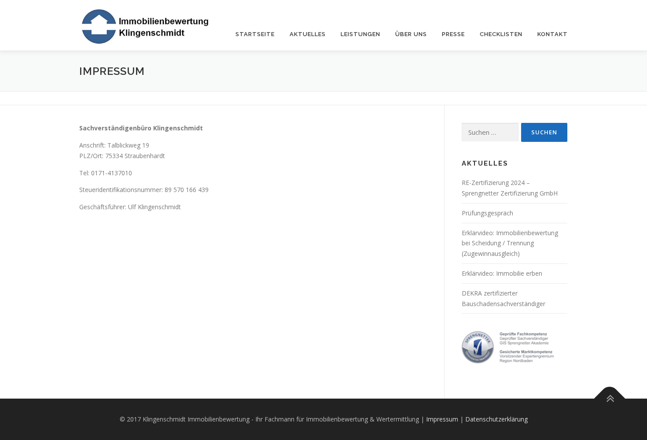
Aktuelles (308, 34)
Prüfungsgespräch (487, 213)
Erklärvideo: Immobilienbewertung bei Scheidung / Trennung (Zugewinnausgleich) (510, 243)
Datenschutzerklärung (496, 419)
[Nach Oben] (609, 398)
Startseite (255, 34)
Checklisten (501, 34)
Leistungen (360, 34)
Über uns (411, 34)
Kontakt (552, 34)
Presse (453, 34)
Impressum (442, 419)
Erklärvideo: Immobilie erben (502, 273)
